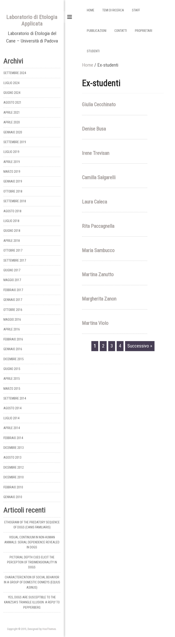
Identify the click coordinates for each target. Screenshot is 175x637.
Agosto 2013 (12, 457)
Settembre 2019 (14, 142)
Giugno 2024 (11, 93)
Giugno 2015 (11, 369)
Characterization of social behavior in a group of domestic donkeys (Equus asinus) (32, 582)
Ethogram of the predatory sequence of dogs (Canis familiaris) (32, 524)
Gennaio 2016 (12, 349)
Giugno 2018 (11, 230)
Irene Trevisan (95, 153)
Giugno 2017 (11, 270)
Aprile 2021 (11, 112)
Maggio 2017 (12, 280)
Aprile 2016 (11, 329)
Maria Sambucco (98, 250)
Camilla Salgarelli (99, 177)
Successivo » (139, 346)
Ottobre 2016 (12, 310)
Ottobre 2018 (12, 191)
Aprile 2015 (11, 378)
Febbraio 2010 (13, 487)
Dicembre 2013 (13, 448)
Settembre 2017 (14, 260)
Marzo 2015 (11, 388)
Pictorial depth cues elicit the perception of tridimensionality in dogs (32, 562)
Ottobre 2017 (12, 250)
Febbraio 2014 (13, 438)
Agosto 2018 (12, 211)
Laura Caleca (94, 202)
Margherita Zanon (99, 299)
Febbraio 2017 (13, 290)
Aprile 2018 (11, 240)
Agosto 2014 (12, 408)
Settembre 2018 (14, 201)
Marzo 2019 (11, 171)
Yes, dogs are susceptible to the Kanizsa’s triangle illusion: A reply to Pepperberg (32, 602)
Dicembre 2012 (13, 467)
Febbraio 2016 (13, 339)
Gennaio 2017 (12, 300)
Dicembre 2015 (13, 359)
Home (87, 65)
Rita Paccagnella (98, 226)
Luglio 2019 (11, 152)
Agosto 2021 (12, 102)
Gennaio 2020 (12, 132)
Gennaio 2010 (12, 497)
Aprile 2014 (11, 428)
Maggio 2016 (12, 319)
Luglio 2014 (11, 418)
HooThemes (49, 629)
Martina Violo (95, 323)
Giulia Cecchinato (99, 104)
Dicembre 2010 (13, 477)
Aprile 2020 (11, 122)
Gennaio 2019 (12, 181)
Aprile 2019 (11, 162)
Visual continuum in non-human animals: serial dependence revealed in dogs (31, 542)
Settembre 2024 (14, 73)
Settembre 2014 (14, 398)
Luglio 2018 (11, 221)
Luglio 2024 (11, 83)
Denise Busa (94, 129)
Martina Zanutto (98, 274)
